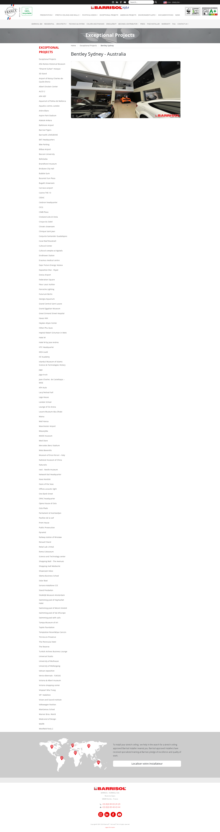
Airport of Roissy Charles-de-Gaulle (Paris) (51, 80)
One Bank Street (46, 494)
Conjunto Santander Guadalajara (53, 236)
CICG (41, 207)
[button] (173, 2)
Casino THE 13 (45, 193)
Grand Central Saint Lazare (50, 304)
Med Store (43, 440)
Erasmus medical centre (49, 260)
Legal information (110, 827)
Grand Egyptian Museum (49, 308)
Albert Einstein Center (48, 86)
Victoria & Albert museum (50, 680)
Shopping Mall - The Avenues (51, 561)
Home (73, 45)
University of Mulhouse (49, 661)
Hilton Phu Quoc (46, 328)
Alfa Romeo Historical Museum (52, 64)
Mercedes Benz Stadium (49, 445)
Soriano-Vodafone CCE (48, 585)
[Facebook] (121, 2)
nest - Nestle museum (48, 469)
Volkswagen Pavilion (47, 704)
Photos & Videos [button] (89, 15)
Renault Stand (45, 542)
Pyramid (42, 532)
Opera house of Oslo (48, 503)
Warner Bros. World (47, 714)
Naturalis (43, 465)
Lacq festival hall (46, 392)
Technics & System (77, 24)
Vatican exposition (46, 671)
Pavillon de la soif (46, 518)
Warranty (166, 24)
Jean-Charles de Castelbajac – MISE (52, 381)
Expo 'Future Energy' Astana (51, 265)
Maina (41, 416)
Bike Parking (44, 144)
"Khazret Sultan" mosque (49, 69)
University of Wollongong (49, 666)
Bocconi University (47, 154)
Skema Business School (49, 576)
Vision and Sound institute (50, 700)
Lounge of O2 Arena (47, 407)
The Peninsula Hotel (47, 642)
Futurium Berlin (45, 294)
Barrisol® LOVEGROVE (48, 135)
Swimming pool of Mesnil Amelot (53, 608)
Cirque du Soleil (46, 221)
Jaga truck (43, 374)
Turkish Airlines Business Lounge (53, 651)
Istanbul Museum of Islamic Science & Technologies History (52, 363)
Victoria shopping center (49, 685)
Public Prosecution (47, 527)
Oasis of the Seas (46, 484)
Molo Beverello (45, 450)
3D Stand (43, 73)
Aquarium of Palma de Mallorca (52, 101)
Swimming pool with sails (50, 617)
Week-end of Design (47, 719)
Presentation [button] (46, 15)
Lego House (44, 397)
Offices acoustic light (48, 489)
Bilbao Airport (45, 149)
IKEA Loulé (43, 352)
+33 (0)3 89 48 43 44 (111, 807)
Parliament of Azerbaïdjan (50, 513)
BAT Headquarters (47, 139)
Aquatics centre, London (49, 106)
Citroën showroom (47, 226)
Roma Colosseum (46, 551)
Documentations (165, 15)
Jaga (41, 370)
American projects (128, 15)
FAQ (173, 24)
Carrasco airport (46, 188)
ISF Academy (44, 357)
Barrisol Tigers (45, 130)
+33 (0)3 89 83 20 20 (111, 804)
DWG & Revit (111, 24)
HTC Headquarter (46, 347)
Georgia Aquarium (47, 299)
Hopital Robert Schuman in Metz (53, 332)
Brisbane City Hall (46, 168)
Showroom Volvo (46, 571)
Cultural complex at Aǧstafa (51, 250)
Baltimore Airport (46, 125)
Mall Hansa (44, 421)
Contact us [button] (182, 24)
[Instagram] (113, 2)
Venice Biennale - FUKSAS (50, 675)
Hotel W (42, 337)
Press (142, 24)
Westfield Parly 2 (46, 728)
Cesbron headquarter (48, 202)
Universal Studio (46, 656)
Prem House (44, 522)
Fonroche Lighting (46, 289)
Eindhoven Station (46, 255)
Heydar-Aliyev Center (48, 323)
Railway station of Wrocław (50, 537)
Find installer (153, 24)
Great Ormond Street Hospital (51, 313)
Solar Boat (43, 580)
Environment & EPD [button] (146, 15)
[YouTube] (125, 2)
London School (45, 402)
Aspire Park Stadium (47, 115)
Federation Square (47, 279)
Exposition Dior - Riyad (48, 270)
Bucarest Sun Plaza (47, 178)
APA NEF (42, 96)
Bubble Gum (44, 173)
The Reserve (44, 646)
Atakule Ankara (45, 120)
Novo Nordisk (44, 479)
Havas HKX (43, 318)
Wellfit (41, 724)
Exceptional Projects (109, 15)
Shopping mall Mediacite (49, 566)
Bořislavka (43, 159)
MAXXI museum (45, 436)
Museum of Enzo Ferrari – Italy (52, 455)
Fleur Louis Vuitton (47, 284)
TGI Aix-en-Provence (47, 637)
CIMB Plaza (43, 212)
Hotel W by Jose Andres (49, 342)
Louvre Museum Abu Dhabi (50, 411)
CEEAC (41, 197)
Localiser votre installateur (147, 763)
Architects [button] (61, 24)
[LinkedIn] (117, 2)
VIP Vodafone (45, 695)
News (177, 15)
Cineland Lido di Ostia (48, 217)
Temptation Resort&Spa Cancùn (52, 632)
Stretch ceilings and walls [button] (67, 15)
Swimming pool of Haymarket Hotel (51, 601)
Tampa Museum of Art (48, 622)
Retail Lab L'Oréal (46, 547)
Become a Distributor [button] (127, 24)
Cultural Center (45, 246)
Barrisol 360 (37, 24)
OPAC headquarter (47, 498)
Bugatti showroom (46, 183)
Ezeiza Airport (45, 275)
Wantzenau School (47, 709)
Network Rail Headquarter (50, 474)
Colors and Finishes (95, 24)
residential (49, 24)
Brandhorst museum (48, 164)
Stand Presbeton (46, 590)
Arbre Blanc (44, 110)
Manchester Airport (47, 426)
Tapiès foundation (46, 627)
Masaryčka (43, 431)
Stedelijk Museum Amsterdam (52, 595)
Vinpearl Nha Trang (47, 690)
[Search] (155, 2)
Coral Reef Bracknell (47, 241)
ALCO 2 (42, 91)
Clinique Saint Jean (47, 231)
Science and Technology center (52, 556)
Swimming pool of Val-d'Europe (52, 613)
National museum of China (50, 460)
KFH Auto (43, 387)
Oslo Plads (43, 508)
